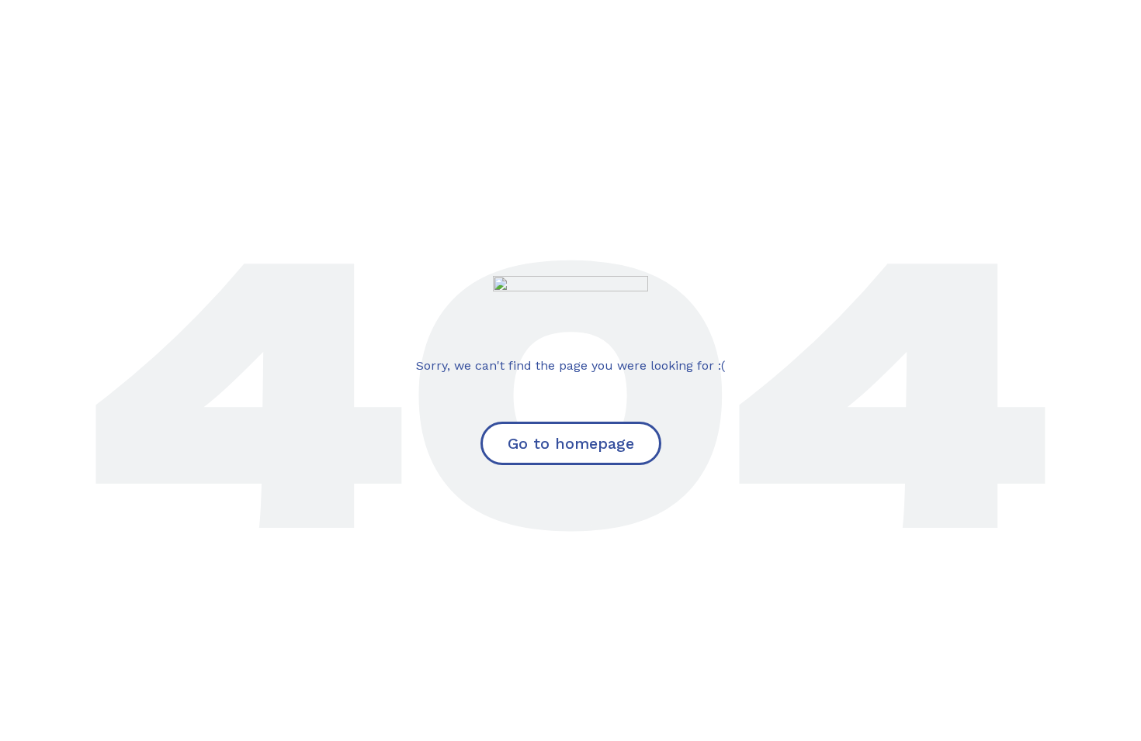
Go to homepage (571, 443)
